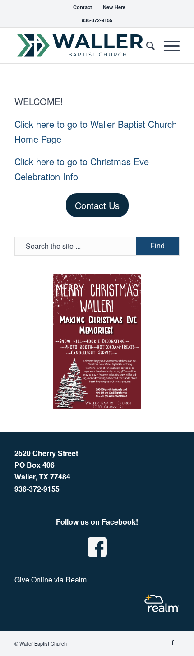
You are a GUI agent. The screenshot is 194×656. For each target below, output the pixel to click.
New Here (114, 7)
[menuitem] (83, 7)
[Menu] (167, 45)
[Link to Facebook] (173, 642)
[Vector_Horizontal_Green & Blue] (80, 45)
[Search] (146, 45)
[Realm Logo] (161, 603)
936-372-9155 (97, 20)
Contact (82, 7)
